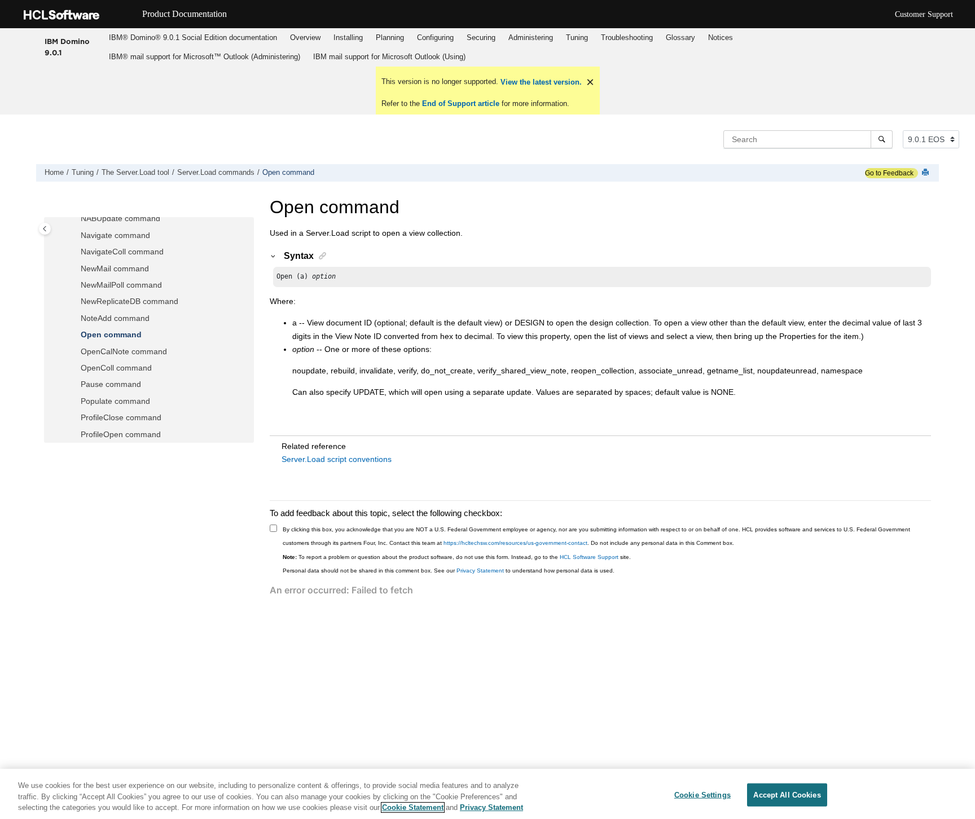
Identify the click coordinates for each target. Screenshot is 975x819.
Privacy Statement (480, 570)
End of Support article (461, 103)
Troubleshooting (627, 37)
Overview (305, 37)
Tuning (577, 37)
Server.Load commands (215, 173)
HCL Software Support (589, 557)
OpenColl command (116, 367)
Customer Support (924, 14)
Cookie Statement (412, 807)
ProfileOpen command (121, 434)
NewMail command (115, 268)
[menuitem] (192, 37)
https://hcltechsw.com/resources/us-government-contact (515, 543)
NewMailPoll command (121, 284)
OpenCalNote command (124, 351)
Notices (720, 37)
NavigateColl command (122, 251)
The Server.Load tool (135, 173)
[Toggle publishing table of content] (45, 229)
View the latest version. (540, 82)
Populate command (115, 401)
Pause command (111, 384)
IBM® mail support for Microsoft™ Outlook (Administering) (204, 56)
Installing (348, 37)
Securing (481, 37)
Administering (530, 37)
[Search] (882, 139)
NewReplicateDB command (129, 301)
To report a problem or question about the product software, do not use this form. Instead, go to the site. (457, 557)
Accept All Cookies (786, 794)
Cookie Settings (702, 794)
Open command (288, 173)
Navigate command (115, 235)
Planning (390, 37)
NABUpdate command (120, 218)
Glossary (680, 37)
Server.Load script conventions (337, 459)
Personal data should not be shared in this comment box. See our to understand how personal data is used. (448, 570)
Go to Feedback (889, 173)
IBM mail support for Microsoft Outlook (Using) (389, 56)
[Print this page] (926, 172)
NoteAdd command (115, 318)
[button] (76, 218)
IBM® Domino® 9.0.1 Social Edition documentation (193, 37)
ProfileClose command (121, 417)
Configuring (435, 37)
